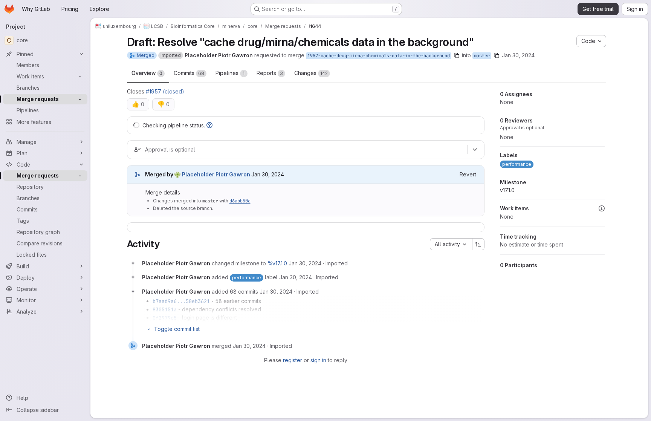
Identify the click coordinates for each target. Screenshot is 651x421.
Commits (189, 73)
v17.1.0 (507, 190)
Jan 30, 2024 (518, 55)
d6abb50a (240, 201)
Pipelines (230, 73)
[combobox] (451, 244)
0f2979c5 (165, 317)
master (482, 56)
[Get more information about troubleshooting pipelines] (209, 125)
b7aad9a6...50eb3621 (181, 301)
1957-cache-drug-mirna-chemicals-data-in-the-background (378, 56)
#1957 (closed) (165, 91)
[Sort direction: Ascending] (478, 244)
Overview (146, 73)
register (292, 360)
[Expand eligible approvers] (475, 149)
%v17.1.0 (277, 263)
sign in (318, 360)
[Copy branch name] (456, 55)
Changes (311, 73)
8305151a (165, 309)
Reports (270, 73)
